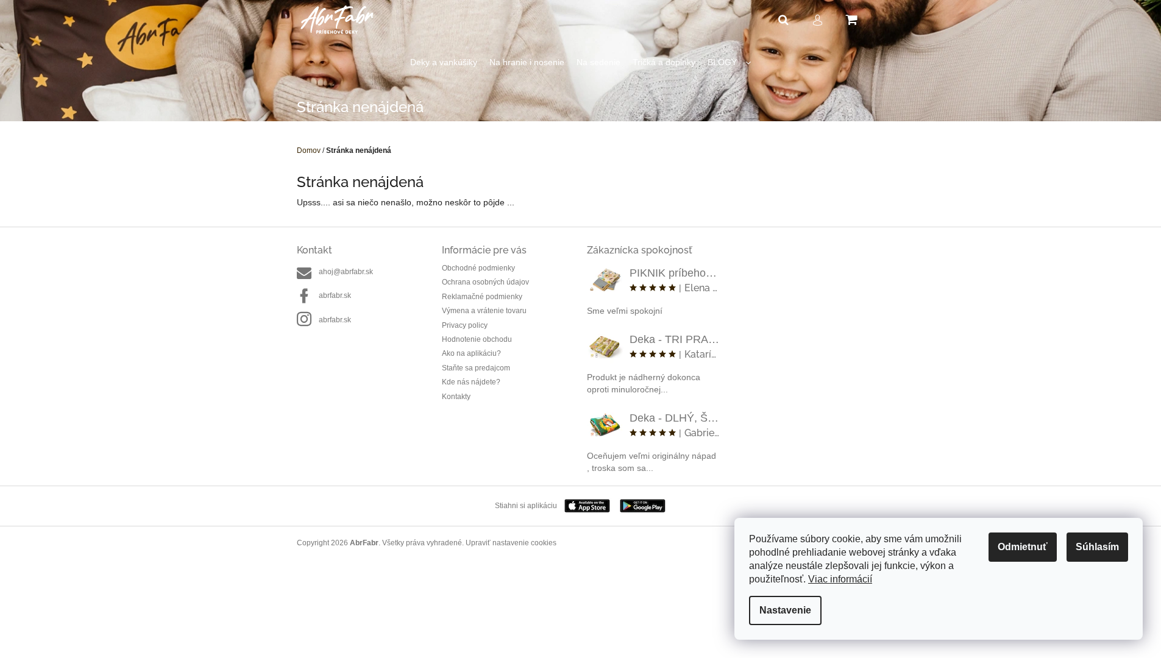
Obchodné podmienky (478, 268)
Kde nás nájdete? (471, 382)
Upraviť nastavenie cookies (511, 543)
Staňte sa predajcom (476, 368)
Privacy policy (465, 325)
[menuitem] (443, 62)
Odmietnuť (1023, 547)
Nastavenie (785, 610)
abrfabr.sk (335, 295)
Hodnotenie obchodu (477, 339)
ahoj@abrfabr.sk (346, 271)
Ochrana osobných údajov (485, 282)
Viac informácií (840, 579)
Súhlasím (1097, 547)
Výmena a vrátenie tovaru (484, 310)
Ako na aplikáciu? (471, 353)
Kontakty (456, 396)
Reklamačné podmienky (482, 296)
